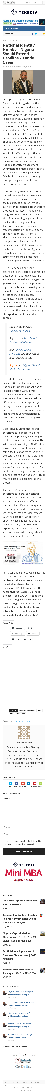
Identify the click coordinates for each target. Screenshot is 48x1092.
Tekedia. (19, 1087)
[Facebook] (31, 33)
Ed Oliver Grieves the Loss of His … (21, 1013)
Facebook (18, 786)
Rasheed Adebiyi (21, 66)
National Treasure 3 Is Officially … (20, 1024)
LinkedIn (30, 786)
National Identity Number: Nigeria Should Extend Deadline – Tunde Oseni (19, 53)
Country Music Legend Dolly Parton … (22, 1002)
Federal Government (27, 710)
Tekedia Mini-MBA (19, 330)
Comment (7, 798)
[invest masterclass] (24, 567)
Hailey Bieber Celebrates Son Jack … (21, 1034)
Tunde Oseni (20, 714)
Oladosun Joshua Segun (19, 995)
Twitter (12, 786)
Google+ (24, 786)
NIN (11, 714)
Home (5, 40)
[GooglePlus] (39, 33)
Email (41, 786)
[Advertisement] (24, 682)
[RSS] (43, 33)
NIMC (39, 710)
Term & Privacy (25, 1090)
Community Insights (17, 40)
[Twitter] (35, 33)
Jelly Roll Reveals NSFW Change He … (21, 992)
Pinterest (36, 786)
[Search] (43, 2)
